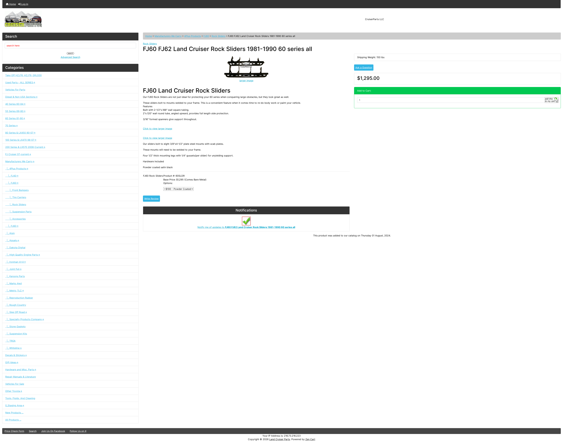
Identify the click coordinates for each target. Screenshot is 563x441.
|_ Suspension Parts (18, 211)
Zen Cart (310, 439)
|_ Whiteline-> (13, 348)
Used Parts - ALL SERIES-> (20, 82)
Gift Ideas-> (11, 362)
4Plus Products (192, 36)
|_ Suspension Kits (16, 333)
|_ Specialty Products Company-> (24, 319)
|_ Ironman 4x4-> (15, 261)
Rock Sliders (218, 36)
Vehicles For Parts (15, 89)
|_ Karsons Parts (15, 276)
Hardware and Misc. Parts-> (20, 369)
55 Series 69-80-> (15, 111)
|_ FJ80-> (11, 226)
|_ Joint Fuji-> (13, 269)
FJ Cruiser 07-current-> (18, 154)
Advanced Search (70, 57)
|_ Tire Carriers (15, 197)
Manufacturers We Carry (168, 36)
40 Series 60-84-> (15, 104)
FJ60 (206, 36)
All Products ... (13, 419)
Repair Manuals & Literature (20, 376)
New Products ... (14, 412)
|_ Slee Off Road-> (16, 312)
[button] (557, 426)
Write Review (151, 198)
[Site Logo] (95, 19)
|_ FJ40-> (11, 175)
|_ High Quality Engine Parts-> (22, 254)
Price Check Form (14, 431)
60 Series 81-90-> (15, 118)
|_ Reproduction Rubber (19, 297)
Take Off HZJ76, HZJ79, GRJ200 (23, 75)
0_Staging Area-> (14, 405)
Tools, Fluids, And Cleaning (20, 398)
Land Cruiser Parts (279, 439)
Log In (24, 4)
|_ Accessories (15, 218)
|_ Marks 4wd (13, 283)
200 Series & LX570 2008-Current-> (25, 147)
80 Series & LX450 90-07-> (20, 132)
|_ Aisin (10, 233)
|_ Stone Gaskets (15, 326)
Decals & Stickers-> (16, 355)
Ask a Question (363, 67)
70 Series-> (11, 125)
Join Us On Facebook (53, 431)
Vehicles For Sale (14, 383)
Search (33, 431)
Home (12, 4)
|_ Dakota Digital (15, 247)
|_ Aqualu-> (12, 240)
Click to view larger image (157, 128)
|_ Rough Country (15, 304)
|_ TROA (10, 340)
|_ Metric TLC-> (14, 290)
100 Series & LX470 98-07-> (20, 139)
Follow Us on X (78, 431)
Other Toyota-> (13, 391)
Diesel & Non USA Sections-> (21, 96)
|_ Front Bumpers (17, 190)
